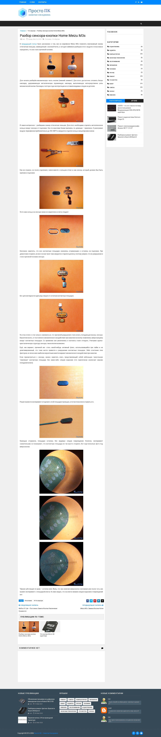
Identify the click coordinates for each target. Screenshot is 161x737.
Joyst (109, 708)
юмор (111, 84)
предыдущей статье (29, 44)
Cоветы (111, 87)
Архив (134, 101)
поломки (48, 39)
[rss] (138, 2)
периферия (113, 65)
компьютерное (114, 54)
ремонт (112, 76)
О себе (32, 2)
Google (111, 91)
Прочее (111, 72)
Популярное (115, 101)
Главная (22, 2)
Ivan (109, 699)
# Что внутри (38, 600)
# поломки (28, 600)
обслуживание (114, 61)
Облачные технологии (117, 58)
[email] (141, 2)
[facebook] (136, 2)
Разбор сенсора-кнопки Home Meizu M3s (27, 635)
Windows (112, 95)
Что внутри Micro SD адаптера (47, 635)
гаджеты (112, 50)
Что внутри (31, 31)
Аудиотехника (114, 46)
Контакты (42, 2)
